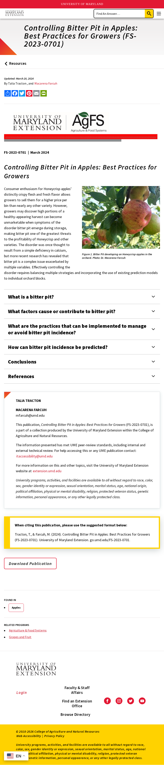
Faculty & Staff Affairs (77, 690)
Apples (16, 607)
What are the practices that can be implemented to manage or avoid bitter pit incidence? (77, 329)
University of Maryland (82, 4)
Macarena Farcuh (45, 83)
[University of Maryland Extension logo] (14, 13)
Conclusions (22, 361)
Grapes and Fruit (20, 637)
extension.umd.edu (47, 471)
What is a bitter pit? (31, 296)
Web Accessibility (28, 736)
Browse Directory (75, 714)
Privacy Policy (54, 736)
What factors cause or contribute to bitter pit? (61, 311)
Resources (14, 65)
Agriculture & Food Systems (28, 630)
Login (21, 692)
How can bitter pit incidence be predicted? (58, 347)
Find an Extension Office (77, 703)
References (21, 376)
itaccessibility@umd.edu (34, 456)
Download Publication (30, 563)
